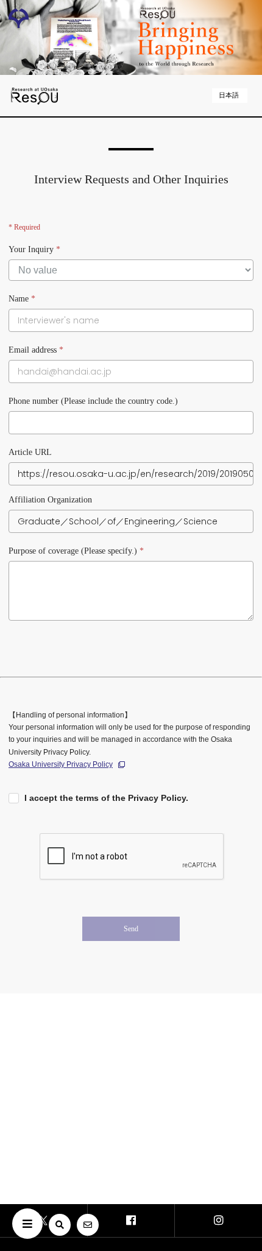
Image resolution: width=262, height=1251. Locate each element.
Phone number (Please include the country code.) (93, 401)
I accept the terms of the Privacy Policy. (106, 798)
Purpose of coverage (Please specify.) (76, 550)
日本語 (229, 95)
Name (22, 298)
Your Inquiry (34, 249)
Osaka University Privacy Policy (61, 764)
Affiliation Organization (50, 499)
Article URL (30, 452)
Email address (36, 349)
